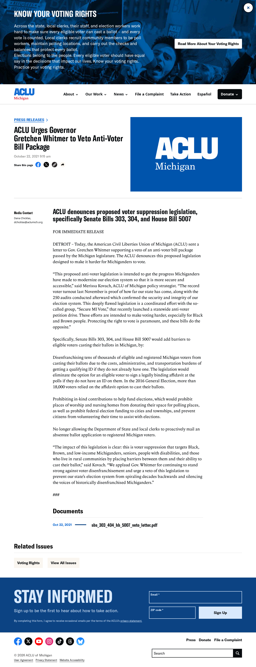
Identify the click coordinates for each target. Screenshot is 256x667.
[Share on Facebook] (38, 166)
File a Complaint (149, 94)
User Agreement (23, 660)
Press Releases (29, 119)
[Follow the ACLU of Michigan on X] (28, 642)
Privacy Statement (46, 660)
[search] (237, 653)
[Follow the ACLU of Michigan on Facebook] (18, 642)
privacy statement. (131, 620)
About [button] (68, 94)
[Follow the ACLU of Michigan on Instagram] (49, 642)
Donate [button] (227, 94)
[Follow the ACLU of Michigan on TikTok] (60, 642)
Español (204, 94)
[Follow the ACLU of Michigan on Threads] (70, 642)
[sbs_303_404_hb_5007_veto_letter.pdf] (128, 526)
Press (191, 640)
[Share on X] (46, 166)
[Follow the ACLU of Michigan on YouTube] (39, 642)
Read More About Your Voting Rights (208, 43)
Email (155, 594)
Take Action (180, 94)
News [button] (119, 94)
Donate (205, 640)
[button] (54, 165)
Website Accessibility (72, 660)
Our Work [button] (94, 94)
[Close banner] (248, 8)
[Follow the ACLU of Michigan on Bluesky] (80, 642)
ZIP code (157, 610)
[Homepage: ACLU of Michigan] (28, 94)
